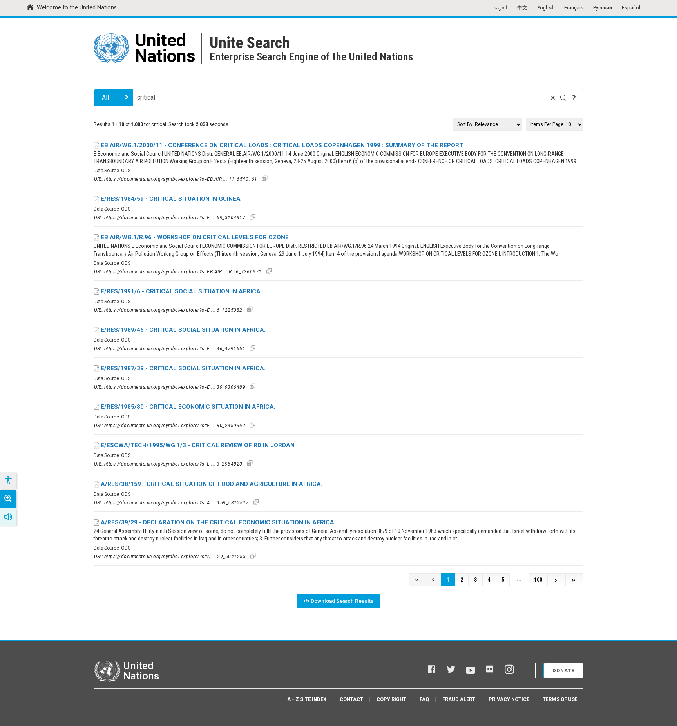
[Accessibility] (8, 480)
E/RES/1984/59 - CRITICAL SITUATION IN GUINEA (171, 198)
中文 (522, 8)
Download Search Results (342, 601)
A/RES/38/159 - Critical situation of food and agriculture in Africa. (211, 484)
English (545, 8)
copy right (391, 699)
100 (538, 580)
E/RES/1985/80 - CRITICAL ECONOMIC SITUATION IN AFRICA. (188, 406)
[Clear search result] (553, 97)
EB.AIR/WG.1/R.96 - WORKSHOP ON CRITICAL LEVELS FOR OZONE (195, 237)
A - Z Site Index (306, 699)
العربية (500, 8)
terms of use (560, 699)
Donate (563, 670)
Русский (602, 8)
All (105, 97)
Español (631, 8)
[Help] (574, 97)
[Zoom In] (8, 499)
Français (573, 8)
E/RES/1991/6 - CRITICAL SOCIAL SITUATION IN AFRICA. (181, 291)
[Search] (563, 97)
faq (424, 699)
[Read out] (8, 517)
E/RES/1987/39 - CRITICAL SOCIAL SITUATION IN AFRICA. (183, 368)
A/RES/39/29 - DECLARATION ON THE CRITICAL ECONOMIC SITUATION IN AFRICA (217, 522)
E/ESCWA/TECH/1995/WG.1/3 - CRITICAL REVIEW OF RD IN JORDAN (198, 445)
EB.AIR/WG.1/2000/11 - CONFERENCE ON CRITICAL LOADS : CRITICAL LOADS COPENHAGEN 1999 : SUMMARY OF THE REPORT (282, 145)
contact (351, 699)
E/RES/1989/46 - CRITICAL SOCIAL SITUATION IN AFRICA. (183, 329)
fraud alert (458, 699)
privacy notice (509, 699)
